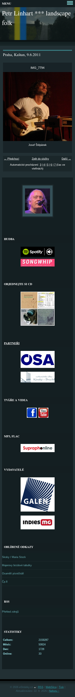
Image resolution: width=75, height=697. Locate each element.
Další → (66, 158)
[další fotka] (65, 106)
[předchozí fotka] (9, 106)
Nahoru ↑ (54, 690)
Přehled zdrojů (10, 611)
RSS (40, 687)
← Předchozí (11, 158)
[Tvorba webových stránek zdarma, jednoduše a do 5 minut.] (35, 687)
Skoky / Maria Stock (14, 557)
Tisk (61, 687)
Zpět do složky (40, 158)
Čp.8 (4, 581)
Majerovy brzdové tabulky (17, 565)
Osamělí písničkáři (13, 573)
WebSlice (51, 687)
